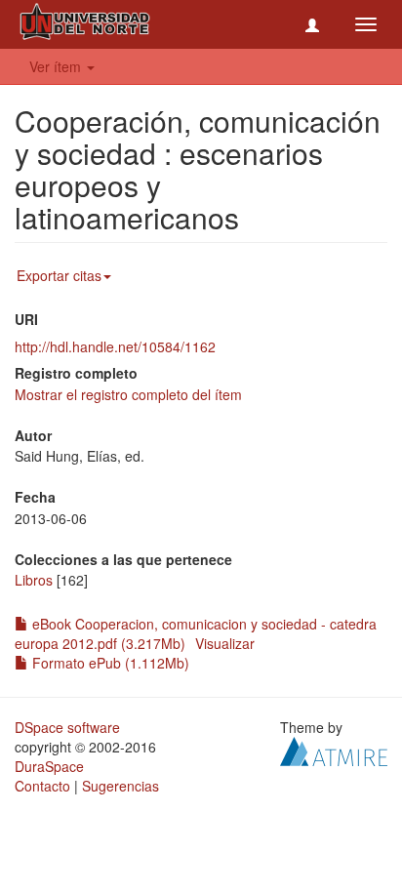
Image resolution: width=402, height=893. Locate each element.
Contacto (42, 785)
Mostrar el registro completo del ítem (128, 394)
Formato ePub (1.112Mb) (108, 662)
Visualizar (225, 643)
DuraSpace (49, 766)
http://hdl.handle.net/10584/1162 (115, 346)
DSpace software (67, 727)
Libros (34, 579)
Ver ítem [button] (57, 66)
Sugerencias (120, 785)
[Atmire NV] (333, 749)
